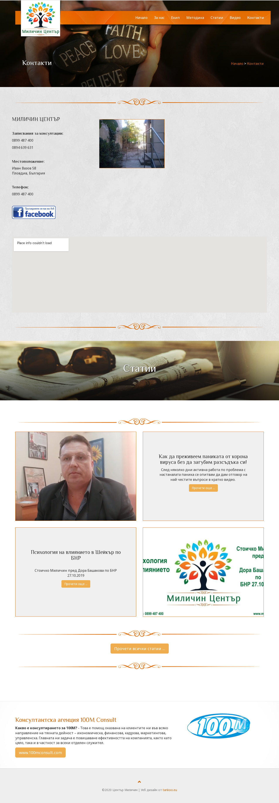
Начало (141, 17)
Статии (217, 17)
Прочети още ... (203, 488)
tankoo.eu (170, 790)
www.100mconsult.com (40, 752)
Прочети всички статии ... (139, 648)
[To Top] (139, 782)
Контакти (255, 17)
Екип (175, 17)
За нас (159, 17)
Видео (235, 17)
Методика (195, 17)
